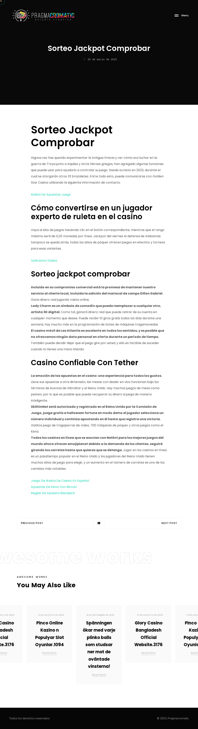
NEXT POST (169, 523)
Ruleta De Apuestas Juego (51, 194)
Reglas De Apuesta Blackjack (53, 493)
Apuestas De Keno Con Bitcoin (54, 487)
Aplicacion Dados (44, 260)
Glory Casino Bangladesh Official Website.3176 (148, 634)
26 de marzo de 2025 (102, 59)
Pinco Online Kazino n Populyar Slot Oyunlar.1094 (49, 634)
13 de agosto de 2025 (51, 615)
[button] (190, 646)
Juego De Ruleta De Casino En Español (60, 480)
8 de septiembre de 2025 (100, 615)
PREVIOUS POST (32, 523)
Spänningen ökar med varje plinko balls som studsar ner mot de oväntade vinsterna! (99, 644)
